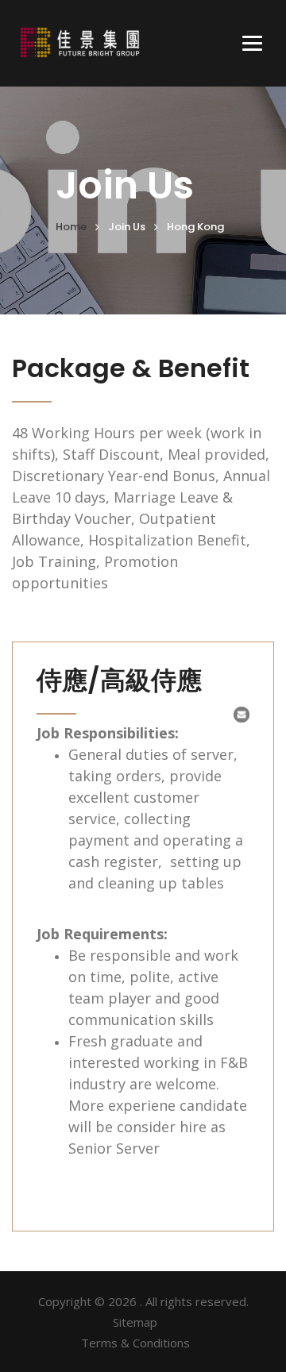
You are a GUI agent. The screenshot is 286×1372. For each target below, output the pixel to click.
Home (71, 226)
